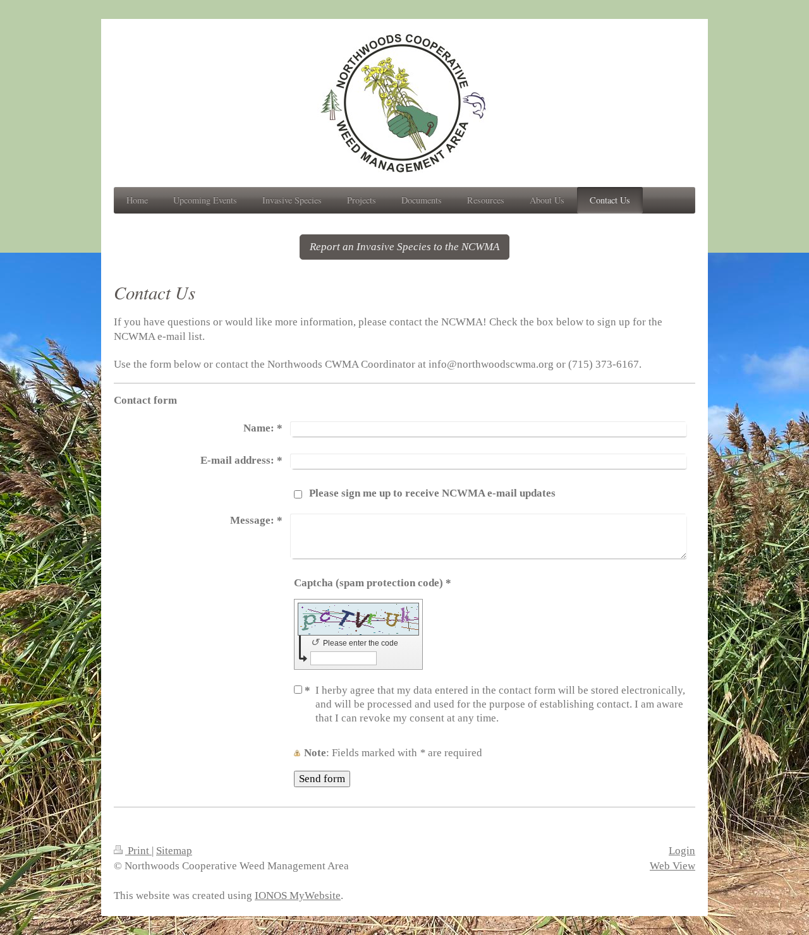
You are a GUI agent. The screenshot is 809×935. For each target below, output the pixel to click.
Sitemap (174, 851)
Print (138, 851)
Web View (672, 866)
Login (682, 851)
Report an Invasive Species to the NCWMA (404, 247)
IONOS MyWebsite (298, 896)
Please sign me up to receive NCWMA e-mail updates (432, 493)
